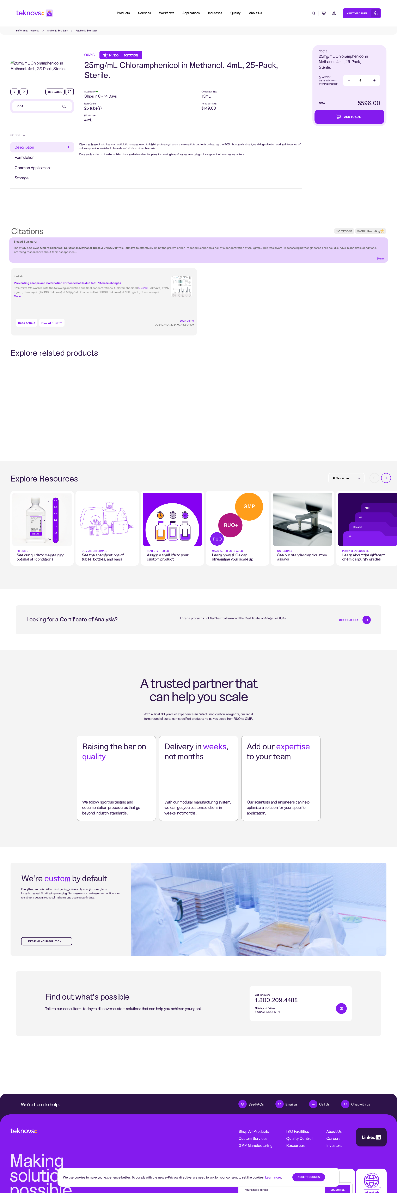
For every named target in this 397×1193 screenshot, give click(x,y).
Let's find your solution (44, 941)
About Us (334, 1131)
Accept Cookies (309, 1177)
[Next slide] (23, 92)
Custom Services (253, 1138)
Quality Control (299, 1138)
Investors (334, 1145)
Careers (333, 1138)
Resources (295, 1145)
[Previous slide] (14, 92)
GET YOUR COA (348, 619)
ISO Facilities (297, 1131)
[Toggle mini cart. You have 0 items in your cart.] (324, 13)
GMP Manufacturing (255, 1145)
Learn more (273, 1177)
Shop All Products (253, 1131)
